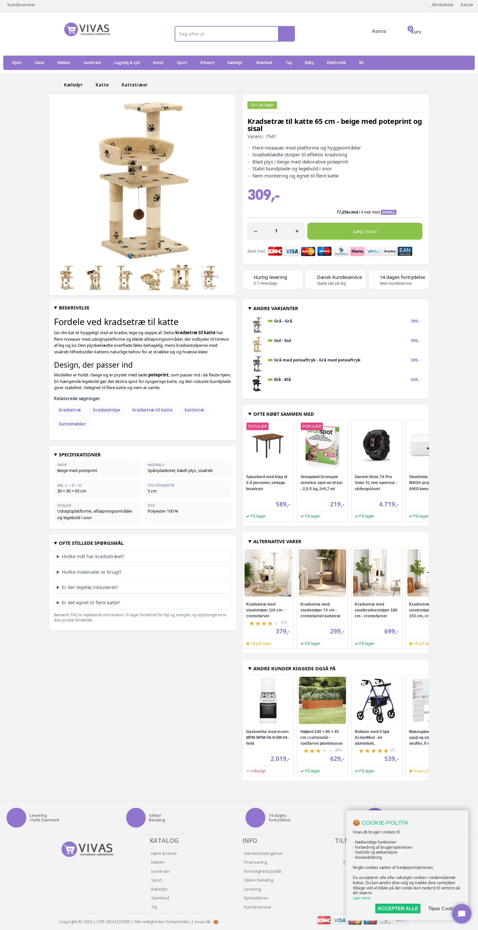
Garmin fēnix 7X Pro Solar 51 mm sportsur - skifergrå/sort (376, 483)
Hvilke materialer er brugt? (91, 572)
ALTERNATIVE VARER (277, 541)
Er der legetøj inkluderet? (90, 587)
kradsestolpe (106, 410)
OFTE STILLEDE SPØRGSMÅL (91, 543)
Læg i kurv (365, 231)
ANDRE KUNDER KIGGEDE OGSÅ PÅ (294, 668)
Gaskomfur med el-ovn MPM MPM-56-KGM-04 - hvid (268, 737)
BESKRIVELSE (74, 307)
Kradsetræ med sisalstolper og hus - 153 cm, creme (427, 610)
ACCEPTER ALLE (398, 908)
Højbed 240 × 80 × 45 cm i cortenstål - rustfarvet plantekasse (321, 737)
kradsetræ (70, 410)
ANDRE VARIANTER (275, 308)
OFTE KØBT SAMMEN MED (283, 414)
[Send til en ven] (408, 104)
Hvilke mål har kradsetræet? (93, 556)
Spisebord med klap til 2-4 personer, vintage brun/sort (266, 483)
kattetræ (194, 410)
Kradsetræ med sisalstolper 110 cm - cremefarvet (265, 610)
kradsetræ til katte (152, 410)
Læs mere (362, 898)
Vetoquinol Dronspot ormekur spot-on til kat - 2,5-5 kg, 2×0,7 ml (321, 483)
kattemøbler (72, 424)
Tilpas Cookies (443, 908)
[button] (129, 256)
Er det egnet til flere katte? (91, 602)
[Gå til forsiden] (55, 85)
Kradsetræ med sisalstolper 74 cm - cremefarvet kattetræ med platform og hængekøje (320, 616)
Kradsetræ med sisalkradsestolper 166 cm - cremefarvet (376, 610)
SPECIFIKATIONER (80, 454)
